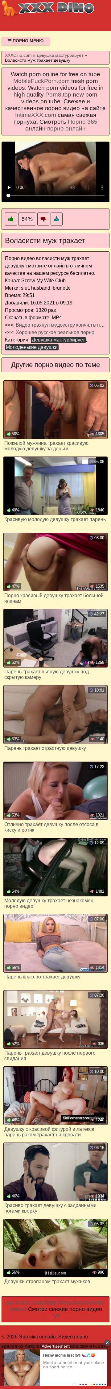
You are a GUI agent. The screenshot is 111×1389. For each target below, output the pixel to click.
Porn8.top (58, 94)
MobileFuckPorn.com (41, 81)
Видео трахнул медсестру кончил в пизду (63, 325)
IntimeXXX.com (35, 115)
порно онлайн (66, 128)
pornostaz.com (24, 1303)
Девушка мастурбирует (58, 339)
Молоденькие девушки (32, 347)
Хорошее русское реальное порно (55, 332)
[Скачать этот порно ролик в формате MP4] (57, 219)
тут (56, 1316)
